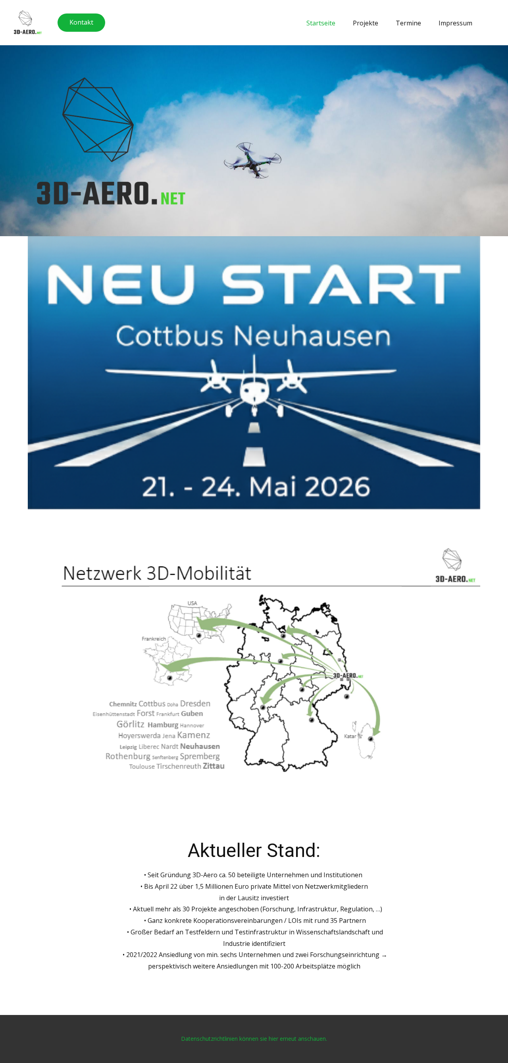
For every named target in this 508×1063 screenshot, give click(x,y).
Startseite (320, 23)
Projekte (365, 23)
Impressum (455, 23)
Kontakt (81, 22)
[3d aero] (27, 22)
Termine (408, 23)
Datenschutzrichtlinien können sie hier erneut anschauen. (254, 1038)
